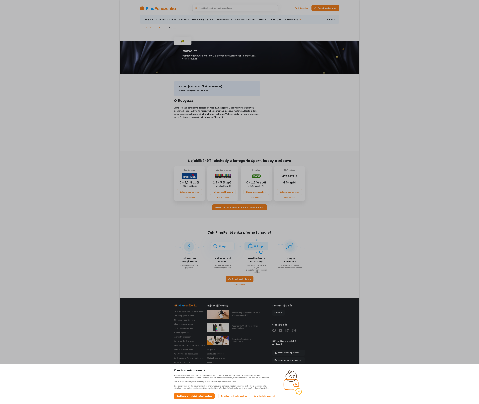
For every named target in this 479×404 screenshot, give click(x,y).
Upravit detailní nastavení (264, 396)
